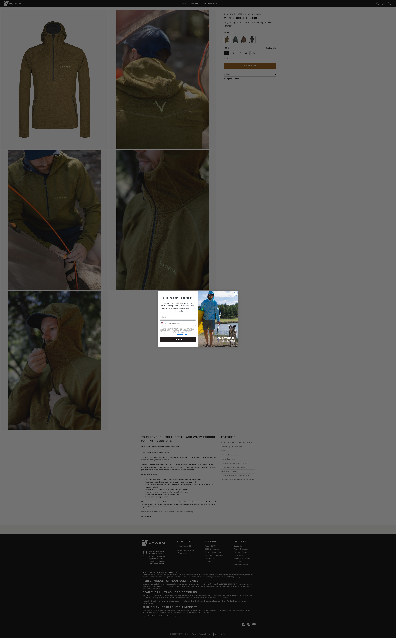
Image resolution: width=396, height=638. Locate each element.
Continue (177, 339)
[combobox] (163, 323)
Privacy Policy (180, 334)
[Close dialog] (235, 294)
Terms (186, 334)
